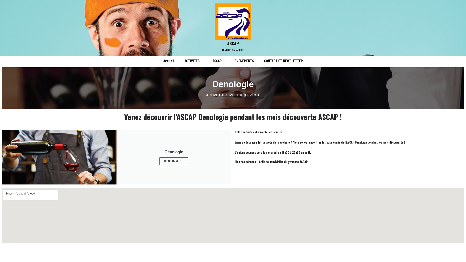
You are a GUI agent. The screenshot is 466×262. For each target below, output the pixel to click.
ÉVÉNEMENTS (244, 60)
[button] (201, 61)
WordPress (166, 257)
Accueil (168, 60)
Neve (132, 257)
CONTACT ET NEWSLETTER (283, 60)
